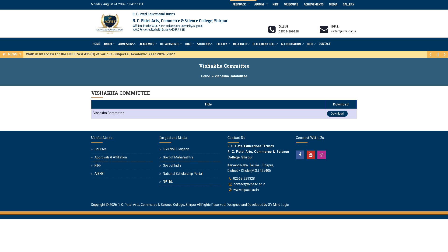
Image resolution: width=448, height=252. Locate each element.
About (108, 44)
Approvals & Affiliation (110, 157)
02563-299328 (244, 178)
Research (240, 44)
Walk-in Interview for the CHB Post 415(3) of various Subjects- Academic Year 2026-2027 (102, 54)
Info (310, 44)
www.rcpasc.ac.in (246, 190)
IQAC (188, 44)
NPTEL (168, 181)
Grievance (291, 4)
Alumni (259, 4)
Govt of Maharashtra (178, 157)
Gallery (348, 4)
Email (335, 26)
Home (96, 44)
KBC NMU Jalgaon (176, 149)
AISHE (99, 173)
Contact (324, 44)
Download (337, 113)
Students (203, 44)
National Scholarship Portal (183, 173)
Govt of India (172, 165)
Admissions (125, 44)
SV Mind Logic (278, 204)
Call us (283, 26)
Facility (222, 44)
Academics (147, 44)
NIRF (275, 4)
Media (333, 4)
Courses (100, 149)
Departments (169, 44)
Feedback (239, 4)
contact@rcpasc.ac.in (249, 184)
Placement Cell (264, 44)
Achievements (313, 4)
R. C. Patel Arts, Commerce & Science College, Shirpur (157, 204)
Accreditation (291, 44)
